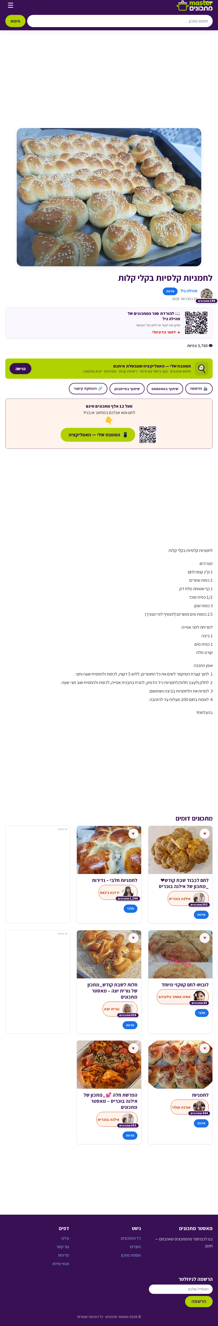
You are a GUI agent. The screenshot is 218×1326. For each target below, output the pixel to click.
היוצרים (135, 1246)
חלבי (130, 908)
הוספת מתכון (131, 1255)
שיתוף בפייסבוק (127, 388)
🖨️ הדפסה (199, 388)
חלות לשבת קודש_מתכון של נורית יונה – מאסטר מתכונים (112, 991)
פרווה (170, 291)
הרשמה (198, 1301)
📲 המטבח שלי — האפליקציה (98, 435)
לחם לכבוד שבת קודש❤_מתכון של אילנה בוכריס (184, 883)
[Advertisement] (109, 84)
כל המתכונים (131, 1238)
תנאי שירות (60, 1263)
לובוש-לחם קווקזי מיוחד (185, 985)
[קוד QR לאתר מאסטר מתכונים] (147, 434)
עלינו (65, 1238)
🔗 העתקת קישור (88, 388)
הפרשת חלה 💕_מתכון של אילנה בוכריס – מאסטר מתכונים (110, 1101)
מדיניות (63, 1255)
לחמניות (200, 1095)
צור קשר (62, 1246)
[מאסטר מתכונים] (195, 5)
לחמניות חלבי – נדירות (114, 880)
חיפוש (15, 21)
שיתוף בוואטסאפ (165, 388)
